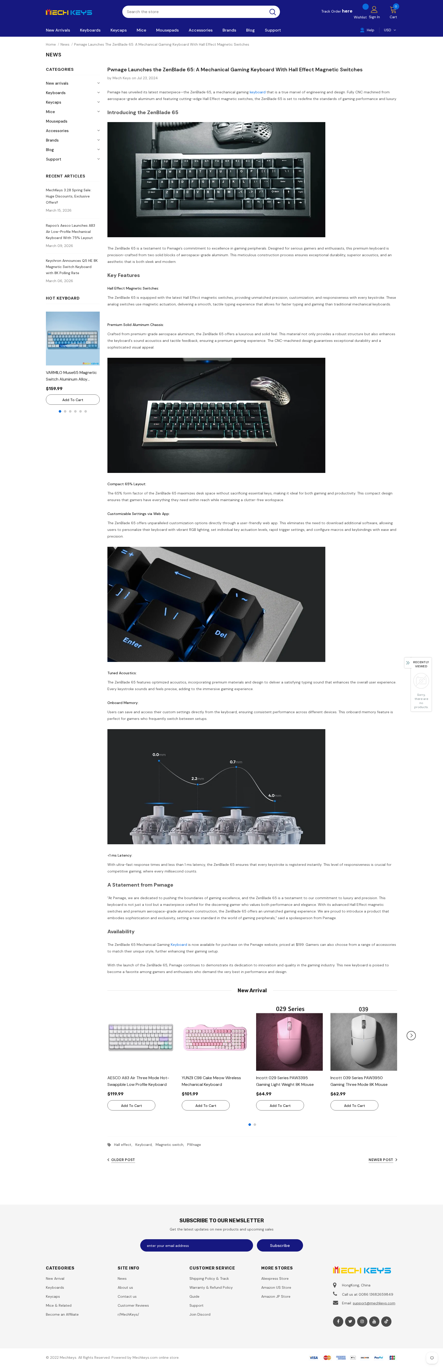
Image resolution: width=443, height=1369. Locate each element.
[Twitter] (350, 1321)
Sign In (374, 17)
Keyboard (179, 944)
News (65, 44)
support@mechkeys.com (374, 1303)
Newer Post (381, 1159)
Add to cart (72, 400)
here (347, 11)
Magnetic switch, (171, 1144)
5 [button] (80, 411)
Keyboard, (145, 1144)
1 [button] (60, 411)
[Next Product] (411, 1035)
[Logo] (80, 11)
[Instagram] (362, 1321)
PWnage (194, 1144)
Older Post (123, 1159)
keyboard (258, 92)
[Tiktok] (386, 1321)
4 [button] (75, 411)
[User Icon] (374, 9)
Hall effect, (124, 1144)
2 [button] (65, 411)
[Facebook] (338, 1321)
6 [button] (85, 411)
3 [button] (70, 411)
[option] (73, 358)
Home (51, 44)
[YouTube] (374, 1321)
